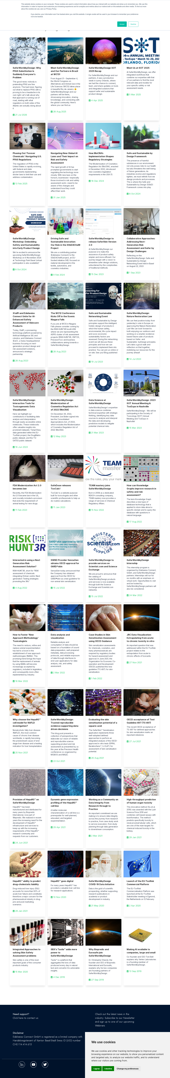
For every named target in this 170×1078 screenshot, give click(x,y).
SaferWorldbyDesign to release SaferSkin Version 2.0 (102, 241)
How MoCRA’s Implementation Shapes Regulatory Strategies (101, 156)
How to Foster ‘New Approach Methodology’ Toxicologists (26, 637)
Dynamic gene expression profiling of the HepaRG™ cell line (64, 802)
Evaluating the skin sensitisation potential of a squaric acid (103, 722)
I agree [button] (97, 1068)
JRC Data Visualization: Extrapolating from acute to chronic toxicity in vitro (140, 637)
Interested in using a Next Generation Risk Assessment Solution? (26, 563)
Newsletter (129, 1018)
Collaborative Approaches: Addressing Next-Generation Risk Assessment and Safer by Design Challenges (141, 245)
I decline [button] (108, 1068)
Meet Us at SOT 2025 (138, 68)
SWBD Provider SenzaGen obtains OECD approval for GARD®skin (65, 563)
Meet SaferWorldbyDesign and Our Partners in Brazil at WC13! (65, 71)
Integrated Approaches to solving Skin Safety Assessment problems (26, 952)
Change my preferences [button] (128, 1068)
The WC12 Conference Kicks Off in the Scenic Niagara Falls (63, 316)
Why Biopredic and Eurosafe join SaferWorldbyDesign (100, 952)
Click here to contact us (25, 1018)
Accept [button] (122, 24)
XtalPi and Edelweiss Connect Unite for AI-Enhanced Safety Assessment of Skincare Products (26, 319)
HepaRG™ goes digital (62, 881)
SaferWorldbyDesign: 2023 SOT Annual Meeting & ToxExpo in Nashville (141, 403)
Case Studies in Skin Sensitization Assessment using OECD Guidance (102, 637)
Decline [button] (133, 24)
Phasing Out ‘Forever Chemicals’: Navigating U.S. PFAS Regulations (27, 156)
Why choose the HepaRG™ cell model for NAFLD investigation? (27, 722)
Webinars (100, 1025)
